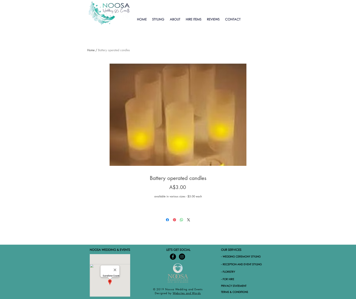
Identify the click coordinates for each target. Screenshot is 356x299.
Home (91, 50)
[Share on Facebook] (167, 220)
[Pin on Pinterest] (174, 220)
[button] (158, 19)
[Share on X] (188, 220)
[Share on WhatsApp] (181, 220)
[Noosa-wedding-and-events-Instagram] (182, 257)
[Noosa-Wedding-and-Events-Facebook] (173, 257)
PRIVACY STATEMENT (233, 285)
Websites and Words (187, 293)
